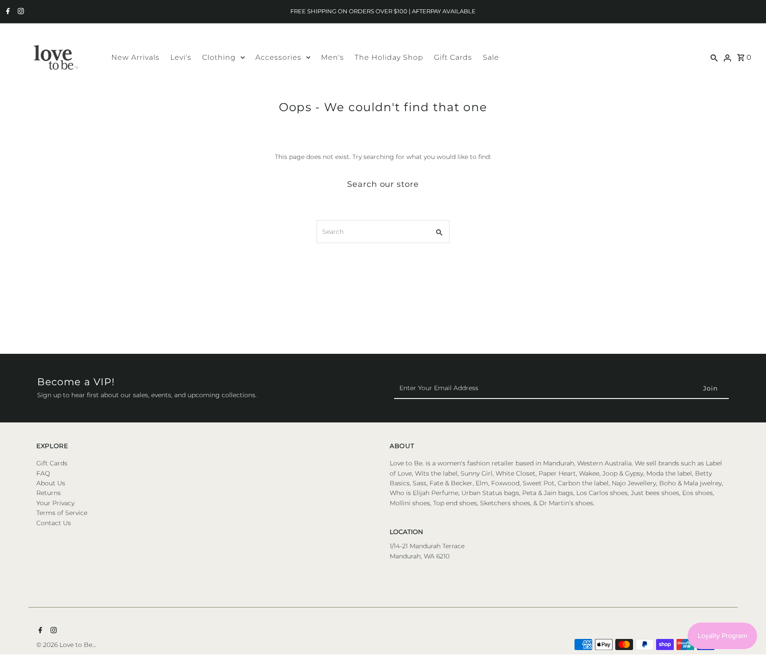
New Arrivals (135, 57)
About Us (50, 483)
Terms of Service (61, 513)
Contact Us (53, 523)
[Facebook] (7, 12)
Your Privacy (55, 503)
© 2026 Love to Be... (66, 645)
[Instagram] (20, 12)
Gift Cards (453, 57)
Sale (491, 57)
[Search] (714, 57)
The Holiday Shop (389, 57)
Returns (48, 493)
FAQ (43, 473)
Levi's (181, 57)
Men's (332, 57)
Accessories (278, 57)
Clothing (219, 57)
